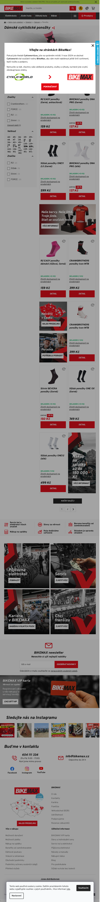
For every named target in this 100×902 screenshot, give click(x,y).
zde (68, 889)
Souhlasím (83, 888)
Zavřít (92, 45)
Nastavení (16, 896)
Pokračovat (50, 87)
